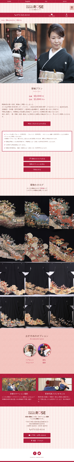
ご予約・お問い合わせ (38, 435)
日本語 (9, 1)
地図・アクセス (38, 441)
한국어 (65, 1)
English (27, 1)
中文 (46, 1)
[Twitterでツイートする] (39, 453)
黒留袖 (42, 188)
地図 (67, 16)
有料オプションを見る (37, 164)
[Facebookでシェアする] (35, 453)
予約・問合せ (52, 16)
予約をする (37, 169)
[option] (37, 53)
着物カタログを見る (38, 159)
